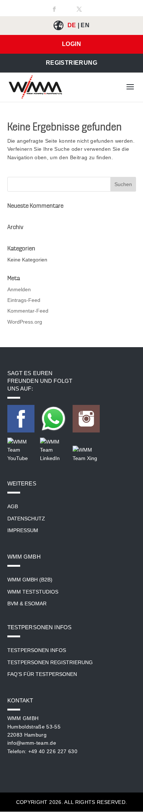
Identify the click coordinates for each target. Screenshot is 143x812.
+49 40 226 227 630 (52, 751)
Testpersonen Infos (36, 650)
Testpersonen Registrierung (50, 662)
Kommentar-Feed (27, 311)
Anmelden (19, 289)
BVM (12, 603)
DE (71, 25)
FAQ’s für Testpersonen (42, 674)
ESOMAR (36, 603)
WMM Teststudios (32, 592)
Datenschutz (26, 518)
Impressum (22, 530)
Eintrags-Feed (23, 300)
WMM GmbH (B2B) (29, 580)
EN (85, 25)
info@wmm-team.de (31, 743)
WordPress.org (24, 322)
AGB (12, 506)
